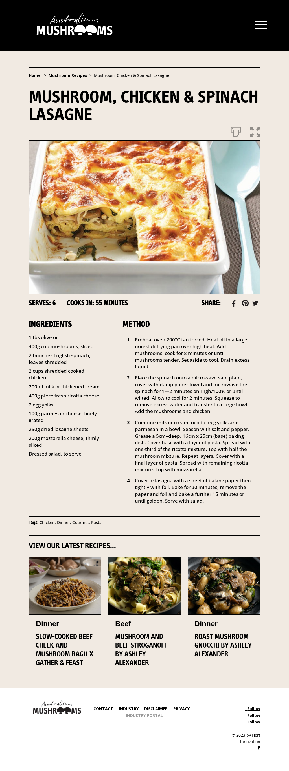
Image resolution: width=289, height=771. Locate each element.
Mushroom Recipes (68, 75)
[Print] (236, 130)
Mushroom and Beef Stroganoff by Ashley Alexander (141, 649)
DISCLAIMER (155, 708)
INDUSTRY (129, 708)
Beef (123, 623)
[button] (255, 130)
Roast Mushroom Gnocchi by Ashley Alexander (223, 645)
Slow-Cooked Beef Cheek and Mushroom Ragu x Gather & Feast (64, 649)
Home (35, 75)
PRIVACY (181, 708)
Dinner (47, 623)
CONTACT (103, 708)
